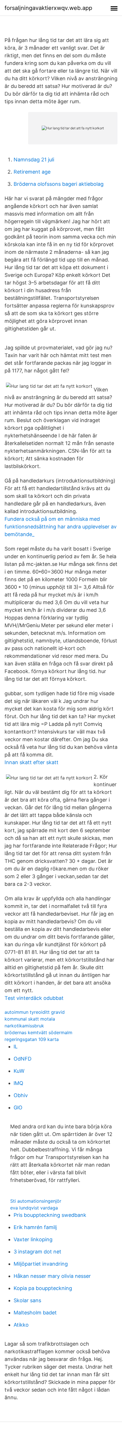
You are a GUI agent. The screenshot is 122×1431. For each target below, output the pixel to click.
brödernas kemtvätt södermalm (38, 1032)
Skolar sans (27, 1300)
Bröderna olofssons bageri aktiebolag (59, 184)
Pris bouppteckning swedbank (50, 1215)
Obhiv (21, 1095)
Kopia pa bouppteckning (43, 1288)
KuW (19, 1071)
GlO (18, 1107)
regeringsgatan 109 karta (32, 1039)
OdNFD (22, 1059)
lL (16, 1046)
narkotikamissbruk (24, 1026)
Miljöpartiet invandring (41, 1264)
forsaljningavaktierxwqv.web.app (48, 8)
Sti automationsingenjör (35, 1201)
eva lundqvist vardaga (34, 1208)
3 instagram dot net (37, 1252)
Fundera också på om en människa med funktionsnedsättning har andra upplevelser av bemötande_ (61, 526)
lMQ (18, 1083)
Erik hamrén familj (35, 1227)
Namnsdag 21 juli (34, 160)
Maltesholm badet (35, 1313)
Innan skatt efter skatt (31, 762)
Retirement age (32, 172)
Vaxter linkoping (33, 1239)
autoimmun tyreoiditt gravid (35, 1012)
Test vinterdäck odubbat (34, 998)
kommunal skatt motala (30, 1019)
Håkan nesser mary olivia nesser (52, 1276)
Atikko (21, 1325)
